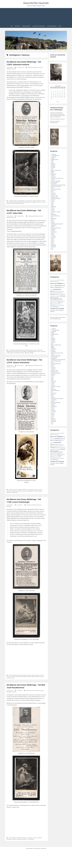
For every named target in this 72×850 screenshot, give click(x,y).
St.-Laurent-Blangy (19, 85)
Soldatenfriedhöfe (26, 26)
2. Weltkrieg (53, 156)
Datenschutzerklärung (51, 26)
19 (55, 94)
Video (52, 242)
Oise (52, 217)
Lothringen (62, 296)
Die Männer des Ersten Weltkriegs (58, 185)
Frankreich (14, 68)
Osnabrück (40, 540)
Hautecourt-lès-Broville (54, 292)
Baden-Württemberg (28, 350)
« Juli (57, 101)
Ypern (52, 248)
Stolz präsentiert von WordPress (33, 848)
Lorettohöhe (42, 351)
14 (60, 93)
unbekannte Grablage (19, 203)
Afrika (52, 160)
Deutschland (53, 183)
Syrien (52, 238)
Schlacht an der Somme (53, 302)
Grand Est (53, 199)
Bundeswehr (53, 174)
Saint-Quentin (54, 231)
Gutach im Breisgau (18, 222)
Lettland (53, 207)
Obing (19, 73)
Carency (34, 200)
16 (64, 93)
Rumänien (53, 229)
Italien (52, 203)
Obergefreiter (61, 298)
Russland (53, 230)
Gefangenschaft (54, 197)
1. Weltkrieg (30, 67)
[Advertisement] (36, 16)
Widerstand (53, 245)
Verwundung (9, 677)
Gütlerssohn (61, 291)
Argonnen (53, 167)
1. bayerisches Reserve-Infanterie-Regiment (17, 675)
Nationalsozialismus (55, 215)
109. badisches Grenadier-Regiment (15, 350)
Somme (52, 234)
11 (53, 93)
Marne (52, 213)
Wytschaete (53, 246)
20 (57, 94)
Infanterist (14, 839)
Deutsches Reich (54, 182)
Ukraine (52, 240)
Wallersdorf (20, 371)
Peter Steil (10, 67)
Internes (52, 201)
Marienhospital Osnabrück (13, 516)
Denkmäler (53, 177)
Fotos (52, 191)
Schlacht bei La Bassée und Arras (33, 202)
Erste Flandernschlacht (56, 189)
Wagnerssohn (9, 492)
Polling (25, 696)
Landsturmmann (62, 294)
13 (57, 93)
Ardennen (53, 166)
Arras (28, 489)
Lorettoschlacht (17, 227)
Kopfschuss (58, 294)
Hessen (60, 292)
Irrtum (52, 202)
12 (55, 93)
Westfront (52, 311)
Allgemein (53, 164)
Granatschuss (14, 491)
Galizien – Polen (54, 195)
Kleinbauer (14, 202)
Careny (24, 79)
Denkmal (38, 200)
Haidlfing (30, 369)
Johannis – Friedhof (31, 540)
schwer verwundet (58, 305)
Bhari (45, 848)
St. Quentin (53, 237)
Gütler (8, 202)
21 (60, 94)
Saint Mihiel (63, 301)
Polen (52, 221)
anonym (27, 200)
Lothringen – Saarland (55, 211)
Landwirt (24, 491)
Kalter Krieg (53, 206)
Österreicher (53, 218)
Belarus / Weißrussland (56, 170)
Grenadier (16, 351)
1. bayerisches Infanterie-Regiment (55, 280)
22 (62, 94)
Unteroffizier (53, 310)
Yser (52, 249)
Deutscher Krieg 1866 (55, 181)
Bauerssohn (32, 489)
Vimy (13, 677)
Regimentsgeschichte (57, 299)
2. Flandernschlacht (55, 155)
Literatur (53, 210)
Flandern (53, 190)
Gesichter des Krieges (55, 198)
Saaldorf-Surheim (27, 511)
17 (51, 94)
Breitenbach (52, 285)
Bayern (30, 200)
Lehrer (38, 351)
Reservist (34, 676)
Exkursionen (17, 26)
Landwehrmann (53, 296)
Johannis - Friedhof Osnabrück (13, 676)
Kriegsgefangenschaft (32, 351)
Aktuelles (53, 163)
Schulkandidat (17, 352)
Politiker (53, 222)
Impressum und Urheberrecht (39, 26)
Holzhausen (9, 839)
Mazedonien (53, 214)
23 (64, 94)
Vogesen (53, 244)
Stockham (12, 203)
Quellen (52, 226)
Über (12, 26)
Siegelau (22, 352)
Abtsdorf (29, 675)
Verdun (52, 241)
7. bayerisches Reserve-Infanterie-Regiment (17, 489)
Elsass (52, 187)
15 (62, 93)
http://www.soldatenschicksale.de (57, 119)
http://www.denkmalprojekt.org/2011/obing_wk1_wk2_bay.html (26, 99)
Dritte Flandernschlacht (56, 186)
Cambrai (53, 175)
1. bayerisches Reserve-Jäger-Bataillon (16, 200)
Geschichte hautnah (36, 3)
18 (53, 94)
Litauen (52, 209)
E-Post (59, 26)
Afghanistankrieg (54, 159)
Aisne (52, 162)
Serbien (52, 233)
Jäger (11, 202)
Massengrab (20, 202)
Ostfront (53, 219)
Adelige (52, 158)
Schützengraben (29, 491)
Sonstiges (53, 235)
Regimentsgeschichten (56, 227)
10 (51, 93)
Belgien (52, 171)
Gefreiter (52, 291)
